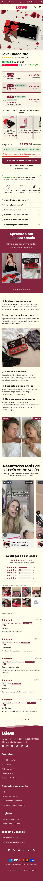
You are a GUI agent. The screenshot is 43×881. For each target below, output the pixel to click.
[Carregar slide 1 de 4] (22, 49)
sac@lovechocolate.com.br (13, 805)
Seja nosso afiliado (10, 838)
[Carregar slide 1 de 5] (24, 49)
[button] (2, 7)
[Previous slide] (4, 271)
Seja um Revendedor (10, 819)
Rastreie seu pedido (10, 796)
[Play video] (18, 509)
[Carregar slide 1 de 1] (15, 49)
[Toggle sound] (5, 535)
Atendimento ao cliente (12, 801)
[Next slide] (38, 271)
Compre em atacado (11, 824)
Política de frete (30, 870)
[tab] (14, 289)
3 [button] (22, 719)
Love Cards (6, 764)
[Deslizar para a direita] (40, 30)
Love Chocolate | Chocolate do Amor (24, 864)
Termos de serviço (16, 870)
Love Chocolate (8, 760)
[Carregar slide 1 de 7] (28, 49)
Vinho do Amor (8, 769)
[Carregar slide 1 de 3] (19, 49)
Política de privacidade (31, 867)
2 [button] (18, 719)
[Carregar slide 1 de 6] (26, 49)
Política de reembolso (13, 867)
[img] (7, 620)
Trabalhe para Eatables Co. (13, 842)
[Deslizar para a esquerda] (2, 30)
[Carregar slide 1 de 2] (17, 49)
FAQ (3, 792)
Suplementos (7, 773)
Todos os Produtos (10, 778)
